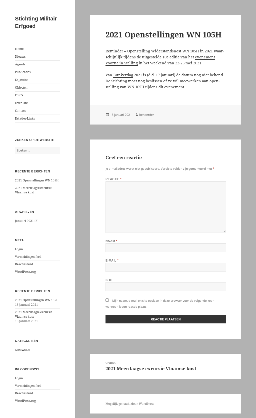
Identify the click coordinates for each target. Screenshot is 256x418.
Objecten (21, 87)
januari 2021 (24, 221)
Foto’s (19, 95)
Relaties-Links (25, 118)
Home (19, 49)
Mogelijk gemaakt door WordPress (130, 404)
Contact (20, 111)
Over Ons (21, 103)
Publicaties (22, 72)
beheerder (146, 115)
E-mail (112, 260)
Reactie (114, 179)
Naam (112, 241)
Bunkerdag (123, 74)
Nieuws (20, 56)
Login (19, 249)
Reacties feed (24, 264)
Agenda (20, 64)
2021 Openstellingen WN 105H (37, 180)
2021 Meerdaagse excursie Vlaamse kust (33, 190)
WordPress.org (25, 272)
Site (109, 280)
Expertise (21, 80)
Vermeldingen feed (28, 257)
